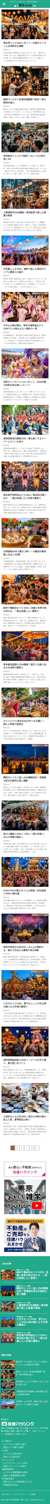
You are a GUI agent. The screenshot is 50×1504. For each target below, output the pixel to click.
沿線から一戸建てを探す (12, 1447)
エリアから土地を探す (11, 1453)
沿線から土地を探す (10, 1456)
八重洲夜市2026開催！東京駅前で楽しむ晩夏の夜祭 (32, 1393)
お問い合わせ (6, 1494)
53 (32, 1148)
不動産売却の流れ (9, 1485)
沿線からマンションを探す (13, 1466)
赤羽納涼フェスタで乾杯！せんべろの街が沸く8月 (32, 1383)
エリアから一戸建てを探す (13, 1444)
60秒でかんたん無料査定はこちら (16, 1481)
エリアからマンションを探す (14, 1463)
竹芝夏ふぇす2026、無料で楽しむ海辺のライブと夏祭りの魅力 (32, 1403)
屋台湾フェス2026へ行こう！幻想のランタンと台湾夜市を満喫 (32, 1363)
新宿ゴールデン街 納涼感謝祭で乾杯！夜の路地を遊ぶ (30, 1373)
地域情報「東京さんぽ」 (21, 1500)
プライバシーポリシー (20, 1494)
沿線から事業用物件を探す (13, 1475)
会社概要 (32, 1494)
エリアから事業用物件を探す (14, 1472)
